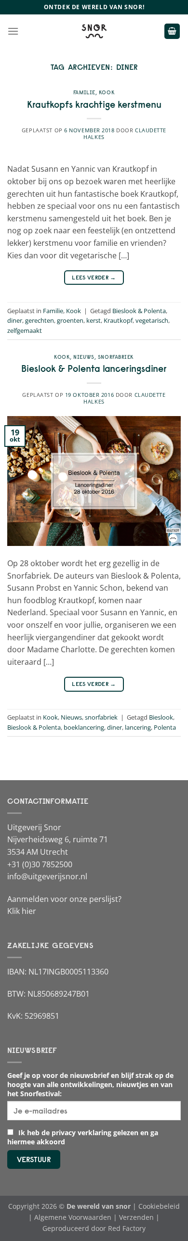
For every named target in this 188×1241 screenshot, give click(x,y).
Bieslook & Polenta (139, 310)
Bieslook (161, 717)
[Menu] (13, 31)
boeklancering (84, 727)
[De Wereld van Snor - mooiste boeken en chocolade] (94, 31)
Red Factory (127, 1228)
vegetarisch (151, 320)
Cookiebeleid (159, 1206)
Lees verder (94, 277)
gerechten (39, 320)
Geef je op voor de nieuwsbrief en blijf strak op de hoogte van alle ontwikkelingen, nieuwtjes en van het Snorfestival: (90, 1084)
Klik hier (21, 911)
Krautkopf (118, 320)
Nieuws (83, 357)
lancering (138, 727)
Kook (107, 92)
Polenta (165, 727)
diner (14, 320)
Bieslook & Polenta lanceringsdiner (94, 368)
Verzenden (136, 1217)
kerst (93, 320)
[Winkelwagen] (172, 31)
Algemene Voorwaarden (72, 1217)
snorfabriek (116, 357)
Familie (84, 92)
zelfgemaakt (24, 330)
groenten (70, 320)
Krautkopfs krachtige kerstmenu (94, 104)
